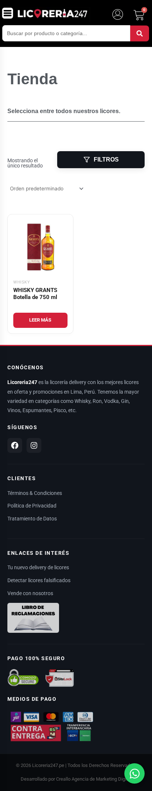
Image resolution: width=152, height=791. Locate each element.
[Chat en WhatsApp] (134, 773)
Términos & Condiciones (34, 493)
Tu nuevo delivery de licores (38, 567)
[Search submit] (139, 33)
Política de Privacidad (31, 506)
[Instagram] (34, 445)
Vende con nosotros (30, 593)
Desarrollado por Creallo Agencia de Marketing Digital (76, 779)
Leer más (40, 320)
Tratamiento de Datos (32, 519)
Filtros (106, 159)
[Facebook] (14, 445)
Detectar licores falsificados (38, 580)
